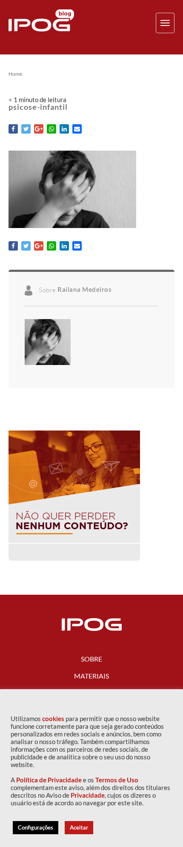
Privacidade (88, 795)
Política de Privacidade (49, 780)
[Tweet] (26, 129)
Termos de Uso (116, 780)
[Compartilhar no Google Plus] (38, 129)
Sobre (91, 659)
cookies (53, 718)
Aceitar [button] (79, 827)
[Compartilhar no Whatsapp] (51, 129)
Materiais (91, 676)
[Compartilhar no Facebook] (13, 129)
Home (15, 74)
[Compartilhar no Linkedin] (64, 129)
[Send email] (77, 129)
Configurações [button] (35, 827)
